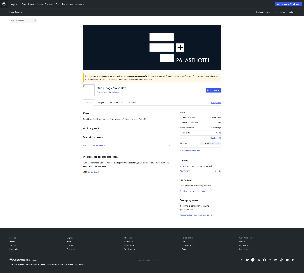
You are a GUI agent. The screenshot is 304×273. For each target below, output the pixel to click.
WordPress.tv (130, 249)
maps (218, 143)
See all (218, 171)
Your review (185, 171)
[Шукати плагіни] (34, 20)
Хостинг (13, 245)
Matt (242, 242)
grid (202, 143)
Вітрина (70, 238)
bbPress (243, 245)
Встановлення (116, 102)
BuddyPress (245, 249)
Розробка (133, 102)
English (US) (216, 138)
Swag (185, 249)
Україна (35, 260)
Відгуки (100, 102)
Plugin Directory (16, 12)
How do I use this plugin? (94, 145)
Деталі (89, 102)
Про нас (13, 238)
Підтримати (187, 245)
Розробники (129, 245)
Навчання (128, 238)
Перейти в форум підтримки (192, 191)
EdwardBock (113, 92)
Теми (69, 242)
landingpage (209, 143)
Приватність (14, 249)
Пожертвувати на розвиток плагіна (196, 215)
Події (184, 242)
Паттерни (71, 249)
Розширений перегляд (190, 150)
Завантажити (213, 90)
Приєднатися (187, 238)
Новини (13, 242)
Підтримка (216, 102)
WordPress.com (246, 238)
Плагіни (70, 245)
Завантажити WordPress (288, 4)
